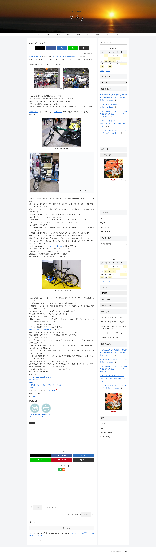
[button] (84, 48)
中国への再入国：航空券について (111, 317)
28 (102, 66)
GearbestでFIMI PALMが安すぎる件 (112, 333)
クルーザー (58, 112)
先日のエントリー (35, 56)
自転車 (32, 423)
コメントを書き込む (62, 528)
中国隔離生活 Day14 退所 (109, 337)
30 (110, 66)
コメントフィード (106, 227)
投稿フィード (104, 223)
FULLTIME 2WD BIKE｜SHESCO (40, 329)
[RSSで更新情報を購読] (63, 469)
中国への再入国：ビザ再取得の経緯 (112, 322)
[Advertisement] (61, 437)
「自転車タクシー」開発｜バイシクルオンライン (45, 385)
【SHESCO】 (51, 390)
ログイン (103, 218)
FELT (31, 382)
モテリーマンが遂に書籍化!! (109, 104)
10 (114, 58)
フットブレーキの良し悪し (54, 246)
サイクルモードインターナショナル (64, 56)
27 (125, 64)
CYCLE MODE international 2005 (40, 377)
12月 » (108, 71)
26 (121, 64)
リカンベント (33, 112)
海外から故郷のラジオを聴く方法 (111, 111)
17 (114, 61)
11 (117, 58)
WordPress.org (105, 231)
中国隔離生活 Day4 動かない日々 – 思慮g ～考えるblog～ (113, 113)
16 (110, 61)
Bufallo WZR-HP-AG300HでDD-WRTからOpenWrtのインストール (113, 327)
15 (106, 61)
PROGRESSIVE (34, 380)
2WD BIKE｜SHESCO (36, 387)
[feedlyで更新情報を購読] (60, 469)
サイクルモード (35, 396)
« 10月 (102, 71)
